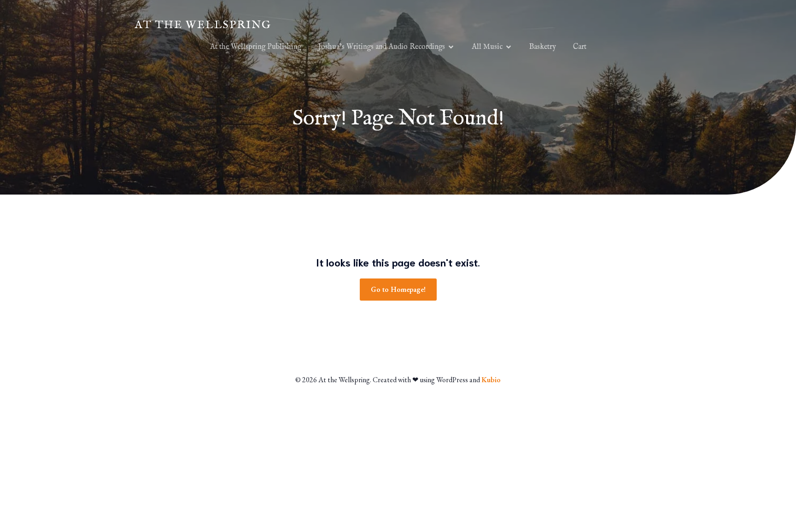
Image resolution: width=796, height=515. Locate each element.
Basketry (542, 47)
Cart (579, 47)
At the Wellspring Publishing (255, 47)
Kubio (491, 380)
